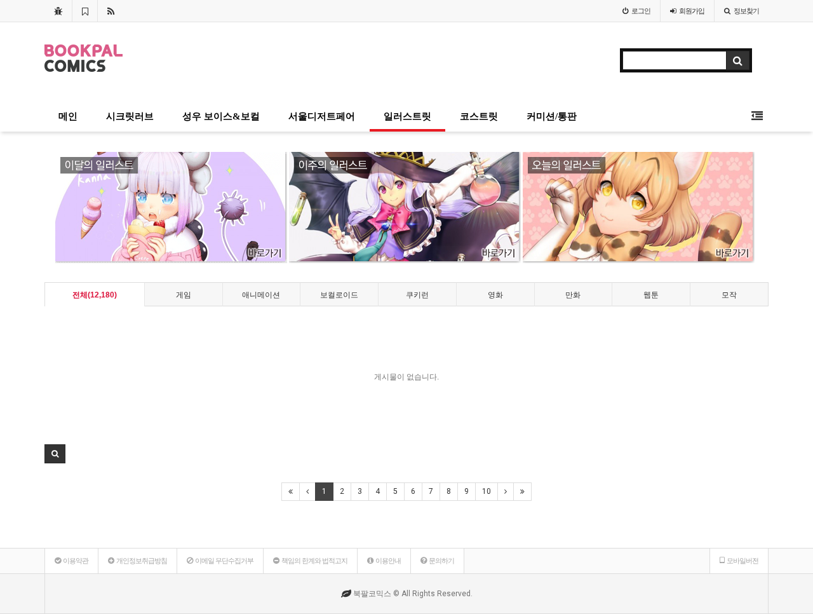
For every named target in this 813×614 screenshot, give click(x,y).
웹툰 (651, 294)
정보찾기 (746, 11)
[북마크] (84, 11)
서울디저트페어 (321, 116)
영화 (495, 294)
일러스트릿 (407, 116)
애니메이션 (261, 294)
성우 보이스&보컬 (221, 116)
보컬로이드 (339, 294)
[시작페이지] (58, 11)
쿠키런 (417, 294)
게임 (183, 294)
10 (486, 491)
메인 (67, 116)
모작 (729, 294)
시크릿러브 (130, 116)
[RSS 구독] (111, 11)
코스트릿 (479, 116)
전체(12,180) (94, 294)
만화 (573, 294)
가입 (691, 11)
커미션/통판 (552, 116)
